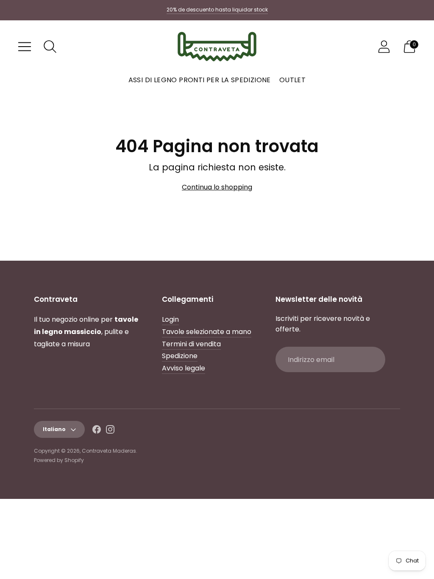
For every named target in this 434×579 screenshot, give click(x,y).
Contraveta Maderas (109, 450)
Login (170, 319)
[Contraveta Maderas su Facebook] (97, 431)
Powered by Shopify (59, 460)
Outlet (292, 80)
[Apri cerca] (50, 46)
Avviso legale (183, 368)
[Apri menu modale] (24, 46)
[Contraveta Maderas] (217, 46)
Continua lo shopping (217, 187)
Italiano (54, 429)
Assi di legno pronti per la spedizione (199, 80)
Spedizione (180, 356)
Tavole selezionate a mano (206, 332)
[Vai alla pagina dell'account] (384, 46)
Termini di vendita (191, 344)
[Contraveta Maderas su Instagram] (110, 431)
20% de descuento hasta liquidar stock (217, 9)
